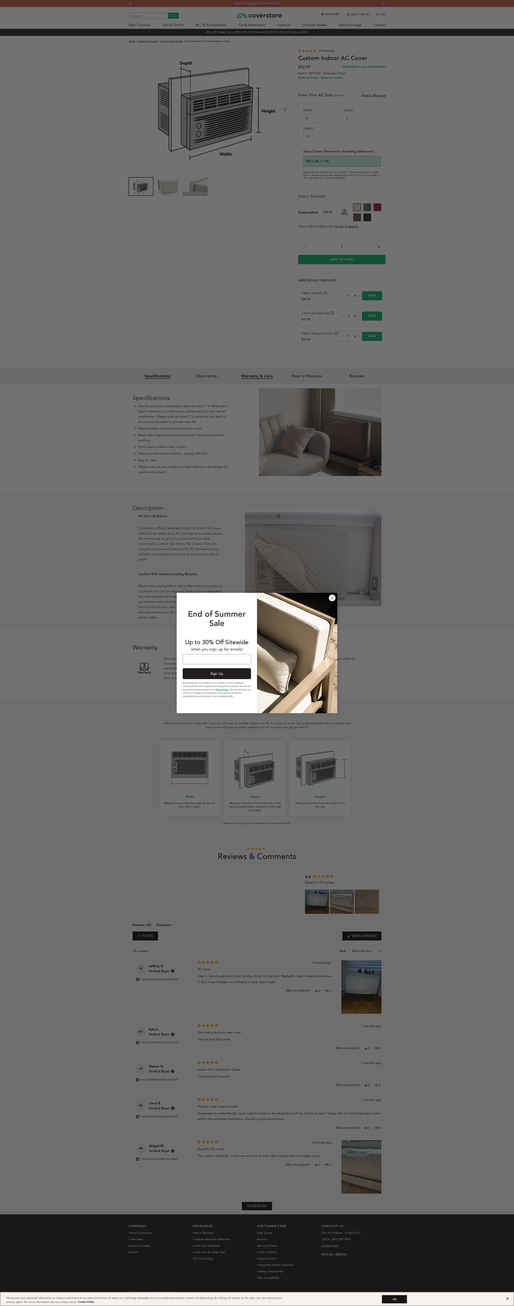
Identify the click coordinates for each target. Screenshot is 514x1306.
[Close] (507, 1298)
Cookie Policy (85, 1302)
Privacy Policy (222, 690)
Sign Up (216, 673)
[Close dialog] (332, 597)
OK (395, 1299)
